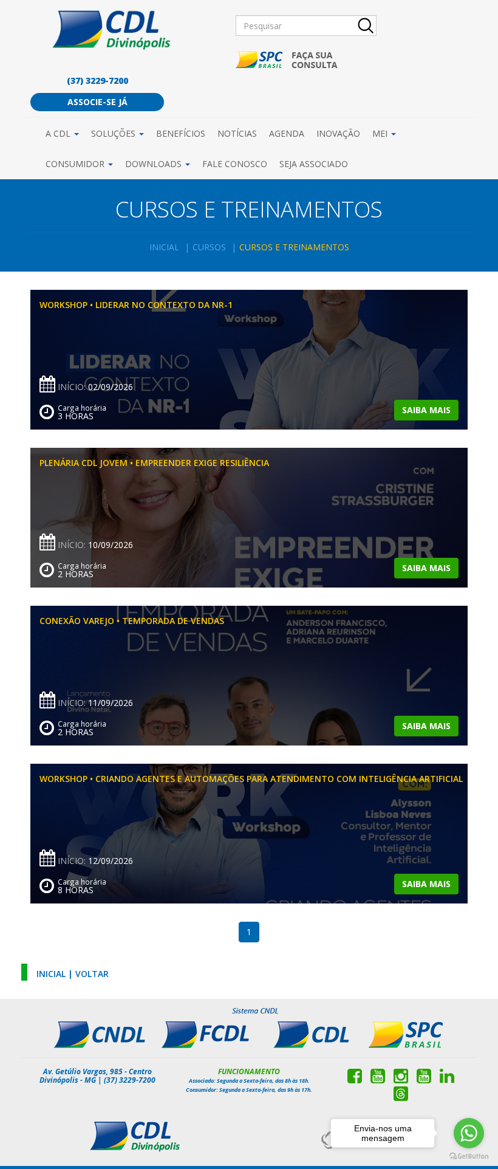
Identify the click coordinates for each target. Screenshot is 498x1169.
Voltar (92, 973)
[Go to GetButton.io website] (468, 1156)
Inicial (164, 247)
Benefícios (180, 133)
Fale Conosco (234, 164)
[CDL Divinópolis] (116, 29)
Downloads (154, 164)
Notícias (237, 133)
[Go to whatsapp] (469, 1133)
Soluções (114, 133)
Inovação (338, 133)
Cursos (209, 247)
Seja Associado (313, 164)
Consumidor (76, 164)
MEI (381, 133)
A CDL (59, 133)
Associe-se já (97, 102)
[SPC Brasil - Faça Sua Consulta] (287, 60)
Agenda (286, 133)
